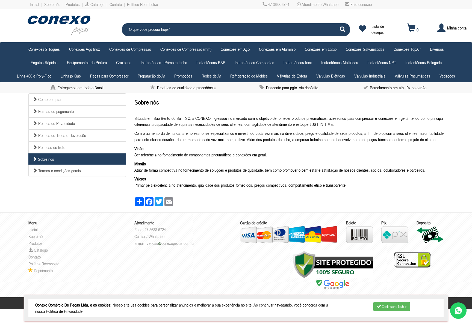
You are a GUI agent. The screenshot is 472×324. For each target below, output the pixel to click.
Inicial (34, 4)
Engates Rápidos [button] (44, 62)
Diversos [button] (437, 49)
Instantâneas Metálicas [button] (339, 62)
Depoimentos (44, 270)
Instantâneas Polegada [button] (423, 62)
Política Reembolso (142, 4)
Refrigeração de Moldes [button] (249, 75)
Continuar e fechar (393, 306)
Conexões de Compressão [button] (130, 49)
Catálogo (96, 4)
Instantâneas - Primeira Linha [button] (164, 62)
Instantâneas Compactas (254, 62)
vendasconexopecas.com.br (170, 243)
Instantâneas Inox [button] (298, 62)
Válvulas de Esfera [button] (292, 75)
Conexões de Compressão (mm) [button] (185, 49)
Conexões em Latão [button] (321, 49)
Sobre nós (52, 4)
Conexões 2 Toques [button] (44, 49)
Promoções (183, 75)
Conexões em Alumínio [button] (277, 49)
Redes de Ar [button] (211, 75)
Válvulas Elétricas (330, 75)
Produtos (73, 4)
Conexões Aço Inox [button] (84, 49)
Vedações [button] (447, 75)
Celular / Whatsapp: (150, 236)
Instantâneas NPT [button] (381, 62)
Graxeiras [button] (123, 62)
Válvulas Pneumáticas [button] (412, 75)
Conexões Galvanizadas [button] (365, 49)
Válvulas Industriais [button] (369, 75)
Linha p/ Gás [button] (71, 75)
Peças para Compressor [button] (109, 75)
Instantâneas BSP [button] (210, 62)
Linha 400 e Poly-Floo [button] (34, 75)
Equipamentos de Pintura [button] (87, 62)
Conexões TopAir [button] (407, 49)
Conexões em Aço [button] (235, 49)
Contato (116, 4)
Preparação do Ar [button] (151, 75)
